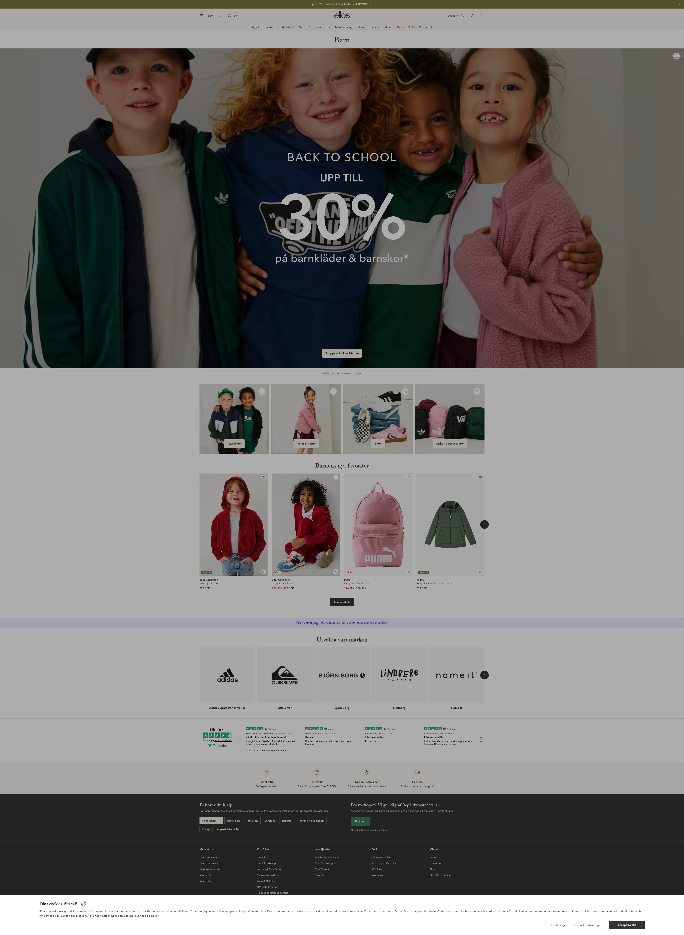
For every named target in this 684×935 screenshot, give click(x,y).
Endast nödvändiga (587, 925)
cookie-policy (150, 915)
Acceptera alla (627, 925)
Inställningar (559, 925)
